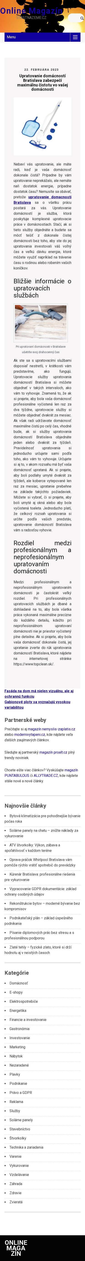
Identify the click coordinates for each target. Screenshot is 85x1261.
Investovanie (20, 1038)
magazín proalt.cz (53, 752)
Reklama (16, 1102)
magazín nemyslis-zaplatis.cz (51, 729)
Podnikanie (18, 1083)
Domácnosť (19, 983)
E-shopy (16, 992)
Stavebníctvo (20, 1129)
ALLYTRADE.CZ (46, 775)
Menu (11, 37)
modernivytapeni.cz (29, 734)
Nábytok (16, 1056)
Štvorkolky (18, 1138)
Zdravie (16, 1193)
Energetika (18, 1010)
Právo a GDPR (21, 1092)
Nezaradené (19, 1065)
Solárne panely (21, 1120)
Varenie (16, 1156)
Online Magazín (31, 11)
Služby (15, 1111)
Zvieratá (16, 1202)
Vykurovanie (19, 1165)
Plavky (15, 1074)
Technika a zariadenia (26, 1147)
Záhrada (16, 1184)
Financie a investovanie (28, 1020)
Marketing (17, 1047)
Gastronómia (19, 1029)
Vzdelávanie (19, 1175)
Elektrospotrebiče (24, 1001)
